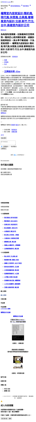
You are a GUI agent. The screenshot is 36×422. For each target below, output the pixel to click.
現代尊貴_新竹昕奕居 (10, 217)
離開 (10, 418)
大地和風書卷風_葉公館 (11, 270)
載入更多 (3, 138)
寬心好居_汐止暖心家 (10, 256)
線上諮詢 (3, 295)
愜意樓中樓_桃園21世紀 (11, 260)
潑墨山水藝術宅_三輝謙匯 (12, 245)
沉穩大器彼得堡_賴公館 (11, 287)
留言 (17, 125)
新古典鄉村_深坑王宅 (10, 228)
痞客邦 (13, 125)
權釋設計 (3, 113)
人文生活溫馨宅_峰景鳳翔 (12, 284)
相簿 (5, 60)
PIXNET (8, 396)
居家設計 (15, 56)
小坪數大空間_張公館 (10, 277)
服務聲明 (19, 398)
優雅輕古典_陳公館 (10, 241)
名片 (5, 64)
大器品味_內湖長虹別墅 (11, 238)
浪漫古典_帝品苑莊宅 (10, 224)
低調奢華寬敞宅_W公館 (11, 273)
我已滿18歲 (4, 418)
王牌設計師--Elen (12, 71)
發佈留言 (3, 148)
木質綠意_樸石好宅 (10, 231)
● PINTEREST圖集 (5, 308)
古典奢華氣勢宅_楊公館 (11, 248)
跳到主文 (3, 30)
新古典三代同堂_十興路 (11, 235)
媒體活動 (14, 131)
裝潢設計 (14, 129)
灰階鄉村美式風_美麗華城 (12, 280)
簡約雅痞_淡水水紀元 (10, 221)
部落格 (6, 62)
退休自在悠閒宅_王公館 (11, 266)
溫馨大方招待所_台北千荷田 (13, 263)
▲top (2, 134)
